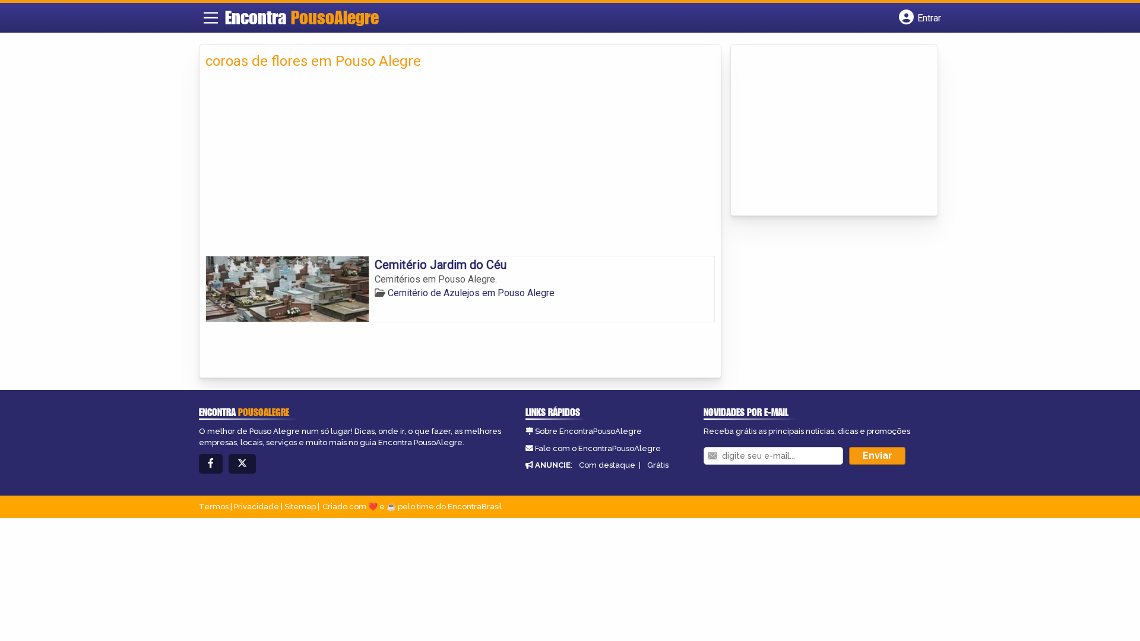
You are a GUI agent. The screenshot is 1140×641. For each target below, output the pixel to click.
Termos (214, 506)
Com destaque (607, 465)
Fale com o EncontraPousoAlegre (598, 448)
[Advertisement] (460, 167)
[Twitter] (242, 464)
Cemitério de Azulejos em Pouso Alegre (471, 293)
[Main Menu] (211, 18)
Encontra (302, 17)
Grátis (658, 465)
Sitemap (300, 506)
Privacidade (256, 506)
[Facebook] (211, 464)
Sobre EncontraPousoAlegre (588, 431)
